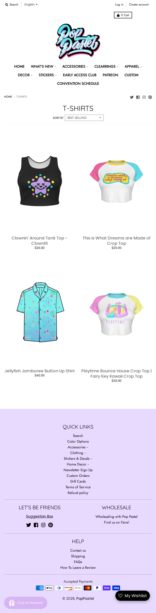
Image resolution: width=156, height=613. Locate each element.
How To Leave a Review (78, 567)
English (30, 4)
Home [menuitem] (19, 66)
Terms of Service (78, 487)
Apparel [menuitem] (132, 66)
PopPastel (85, 598)
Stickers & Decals (77, 458)
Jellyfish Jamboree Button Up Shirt (39, 371)
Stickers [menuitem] (46, 75)
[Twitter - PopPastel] (132, 96)
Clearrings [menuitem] (105, 66)
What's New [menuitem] (42, 66)
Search (78, 435)
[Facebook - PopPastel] (138, 96)
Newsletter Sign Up (78, 470)
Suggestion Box (39, 516)
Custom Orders (78, 475)
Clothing (76, 452)
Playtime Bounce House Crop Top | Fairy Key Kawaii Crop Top (116, 373)
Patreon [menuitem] (110, 75)
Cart (125, 15)
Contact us (78, 550)
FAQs (78, 561)
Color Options (78, 441)
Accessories (77, 447)
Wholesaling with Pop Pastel (116, 516)
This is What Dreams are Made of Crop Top (116, 240)
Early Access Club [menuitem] (79, 75)
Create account (139, 4)
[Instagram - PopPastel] (144, 96)
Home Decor (76, 464)
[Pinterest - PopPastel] (150, 96)
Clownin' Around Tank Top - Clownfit (39, 240)
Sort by (58, 118)
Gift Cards (78, 481)
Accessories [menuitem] (73, 66)
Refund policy (78, 492)
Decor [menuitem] (24, 75)
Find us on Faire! (116, 522)
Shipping (78, 556)
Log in (119, 4)
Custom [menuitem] (131, 75)
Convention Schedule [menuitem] (78, 83)
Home (8, 97)
